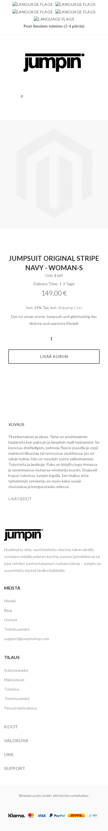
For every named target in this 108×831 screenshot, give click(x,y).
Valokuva (16, 740)
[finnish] (76, 11)
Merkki (10, 600)
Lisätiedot (20, 498)
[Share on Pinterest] (60, 384)
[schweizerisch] (54, 19)
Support (14, 768)
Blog (8, 610)
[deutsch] (33, 4)
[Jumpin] (54, 77)
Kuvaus (16, 424)
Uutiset (10, 619)
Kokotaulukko (16, 670)
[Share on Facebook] (47, 384)
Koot (11, 726)
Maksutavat (14, 679)
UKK (9, 754)
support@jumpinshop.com (26, 638)
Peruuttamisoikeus (20, 708)
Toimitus (11, 689)
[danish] (33, 11)
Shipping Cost (70, 307)
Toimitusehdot (17, 629)
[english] (76, 4)
